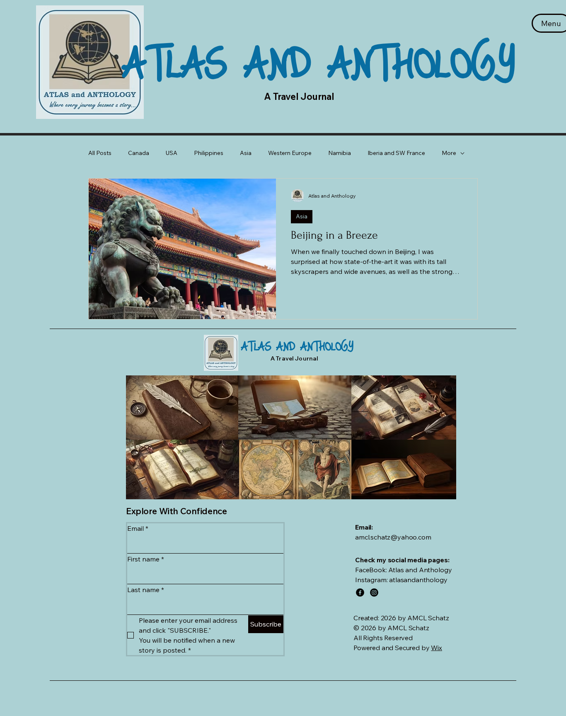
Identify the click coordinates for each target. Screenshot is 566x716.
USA (171, 153)
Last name (145, 589)
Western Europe (290, 153)
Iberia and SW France (396, 153)
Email (137, 528)
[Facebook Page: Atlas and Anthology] (360, 592)
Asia (246, 153)
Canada (138, 153)
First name (145, 559)
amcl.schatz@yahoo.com (393, 537)
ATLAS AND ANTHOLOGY (319, 60)
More (449, 153)
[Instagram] (374, 592)
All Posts (99, 153)
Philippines (208, 153)
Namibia (339, 153)
